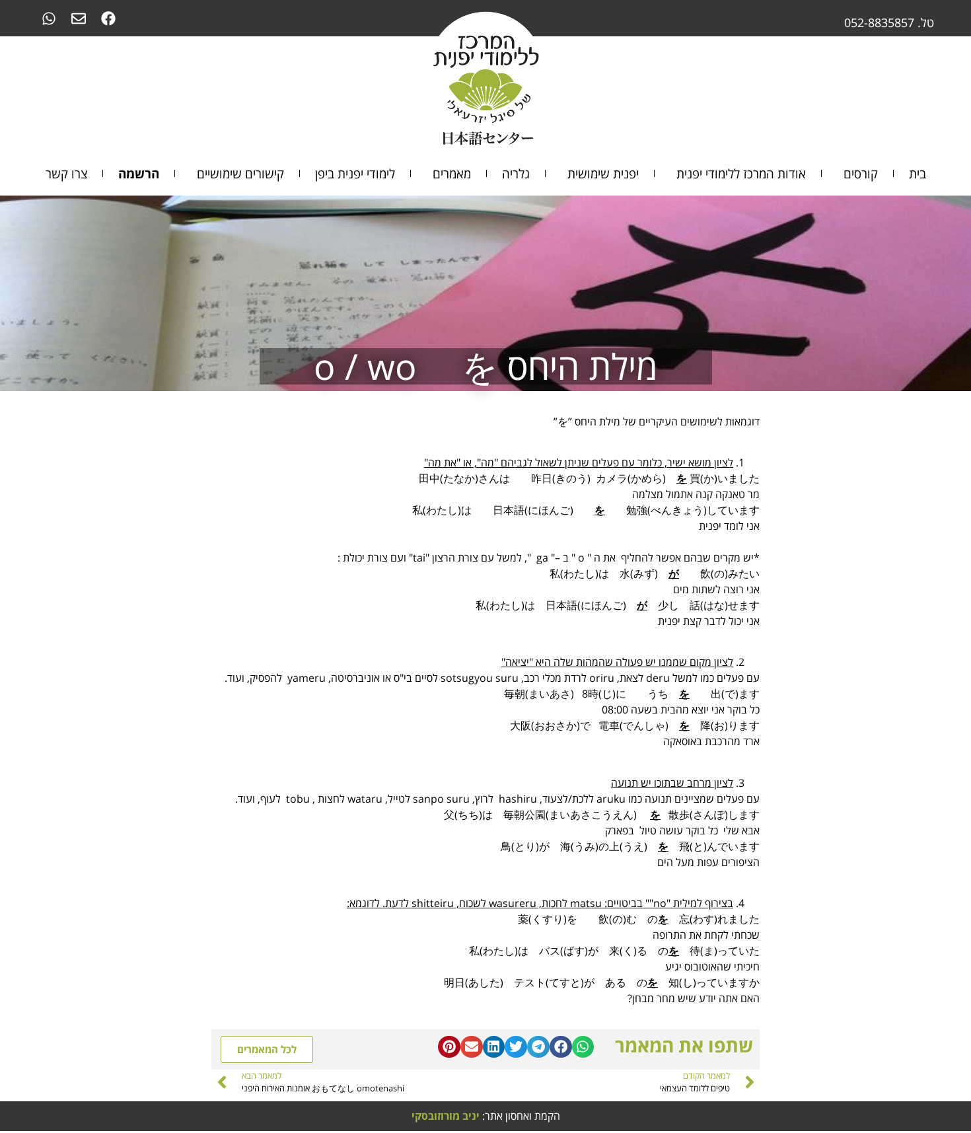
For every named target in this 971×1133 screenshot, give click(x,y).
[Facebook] (108, 18)
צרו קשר (66, 173)
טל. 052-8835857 (889, 22)
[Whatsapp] (48, 18)
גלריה (516, 173)
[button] (583, 1047)
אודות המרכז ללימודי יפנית (741, 173)
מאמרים (452, 173)
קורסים (861, 173)
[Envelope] (78, 18)
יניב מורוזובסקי (446, 1116)
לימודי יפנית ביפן (355, 173)
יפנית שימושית (603, 173)
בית (917, 173)
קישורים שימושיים (240, 173)
